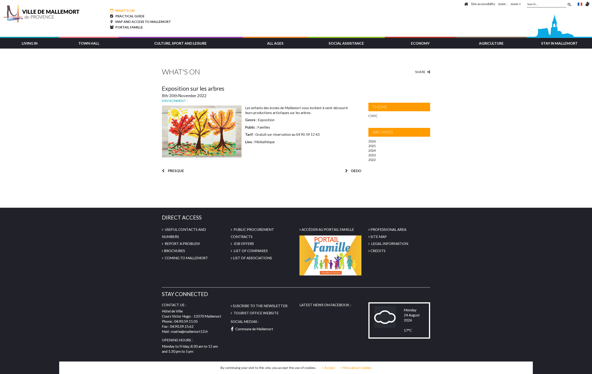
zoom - (503, 4)
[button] (29, 43)
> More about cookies (356, 368)
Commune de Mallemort (254, 329)
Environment (174, 101)
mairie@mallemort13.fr (189, 331)
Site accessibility (483, 4)
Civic (373, 116)
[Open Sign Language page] (587, 4)
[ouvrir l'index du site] (466, 4)
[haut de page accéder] (584, 366)
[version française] (580, 4)
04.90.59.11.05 (186, 321)
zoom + (516, 4)
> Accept (328, 367)
